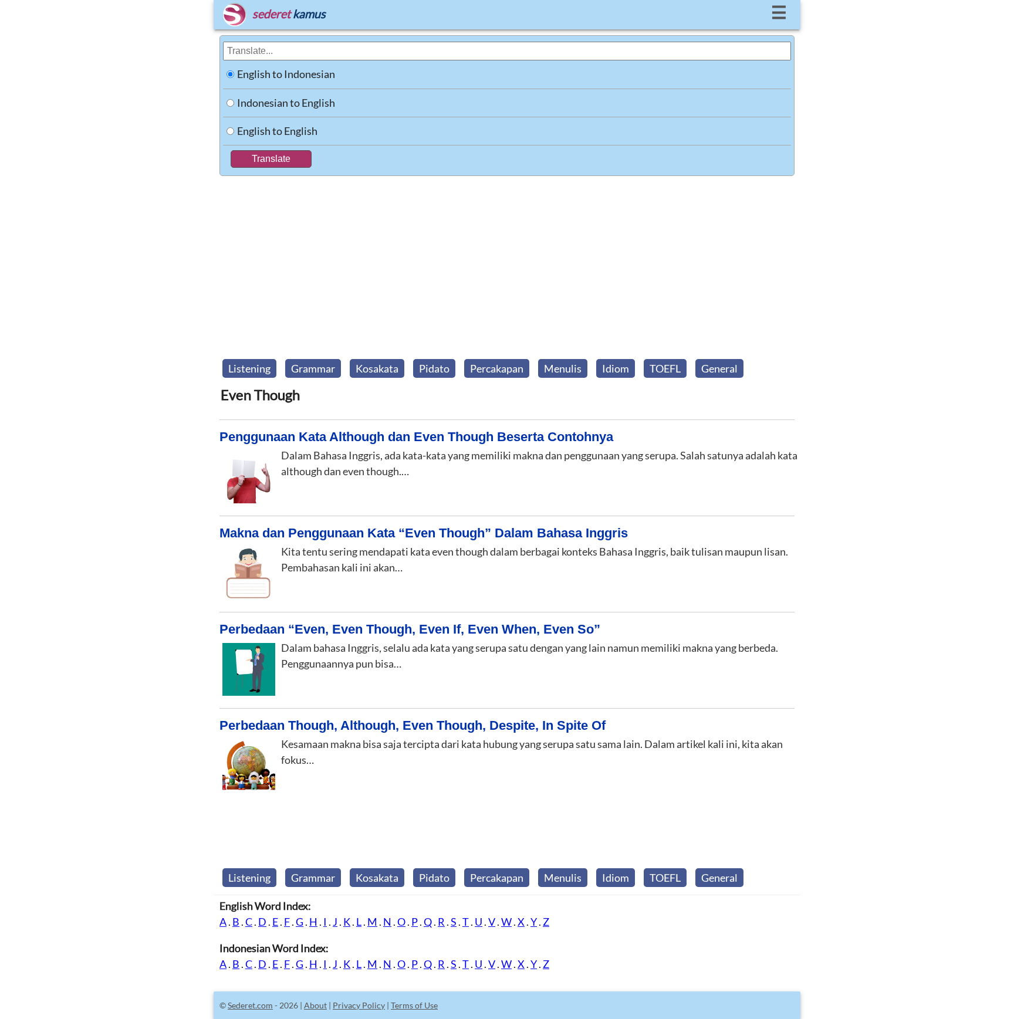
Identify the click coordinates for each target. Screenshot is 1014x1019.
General (719, 368)
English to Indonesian (286, 73)
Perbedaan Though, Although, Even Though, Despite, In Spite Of (412, 725)
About (315, 1005)
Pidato (434, 368)
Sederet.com (250, 1005)
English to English (277, 130)
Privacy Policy (359, 1005)
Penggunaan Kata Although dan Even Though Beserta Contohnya (416, 436)
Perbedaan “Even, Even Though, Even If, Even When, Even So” (409, 629)
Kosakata (377, 368)
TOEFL (665, 368)
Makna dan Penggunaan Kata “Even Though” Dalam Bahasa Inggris (423, 533)
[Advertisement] (507, 264)
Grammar (313, 368)
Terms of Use (414, 1005)
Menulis (563, 368)
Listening (249, 368)
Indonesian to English (286, 102)
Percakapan (496, 368)
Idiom (615, 368)
